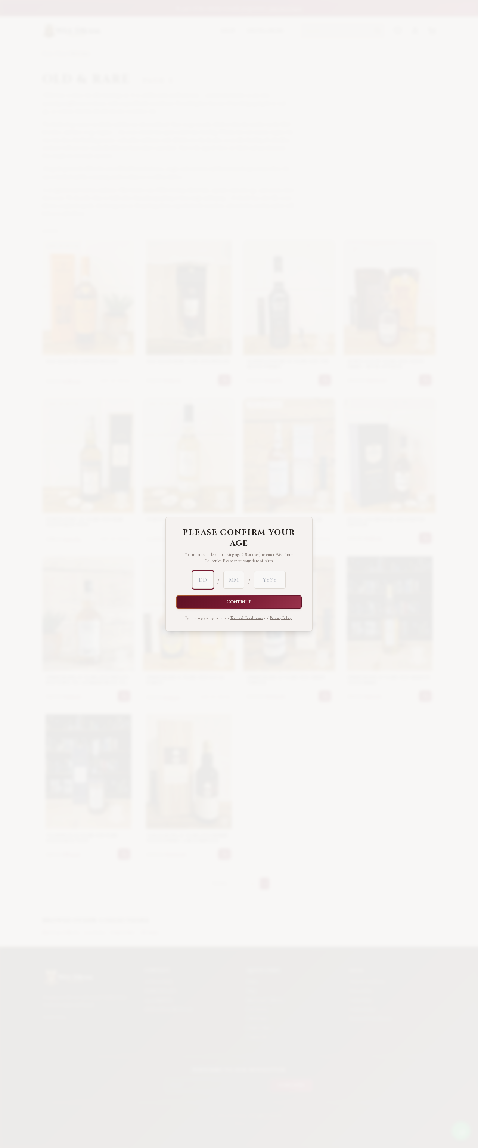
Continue (238, 602)
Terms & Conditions (246, 617)
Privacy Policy (281, 617)
